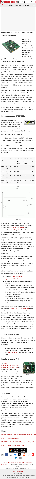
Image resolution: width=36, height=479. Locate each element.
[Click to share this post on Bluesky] (15, 454)
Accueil (10, 5)
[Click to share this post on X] (19, 454)
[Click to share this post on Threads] (10, 454)
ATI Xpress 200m (24, 309)
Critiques (18, 5)
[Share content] (3, 455)
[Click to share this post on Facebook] (6, 454)
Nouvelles (26, 5)
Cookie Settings (18, 471)
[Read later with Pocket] (28, 454)
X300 (18, 228)
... (33, 5)
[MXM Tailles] (18, 202)
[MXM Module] (29, 368)
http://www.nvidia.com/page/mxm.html (12, 445)
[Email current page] (20, 458)
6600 (14, 230)
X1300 (22, 228)
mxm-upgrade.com (12, 352)
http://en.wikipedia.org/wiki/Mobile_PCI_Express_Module (18, 442)
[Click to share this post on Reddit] (24, 454)
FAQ (8, 464)
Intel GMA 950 (13, 309)
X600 (18, 230)
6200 (10, 228)
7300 (14, 228)
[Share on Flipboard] (32, 454)
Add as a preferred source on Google (19, 450)
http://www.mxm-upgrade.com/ (10, 438)
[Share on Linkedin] (15, 457)
